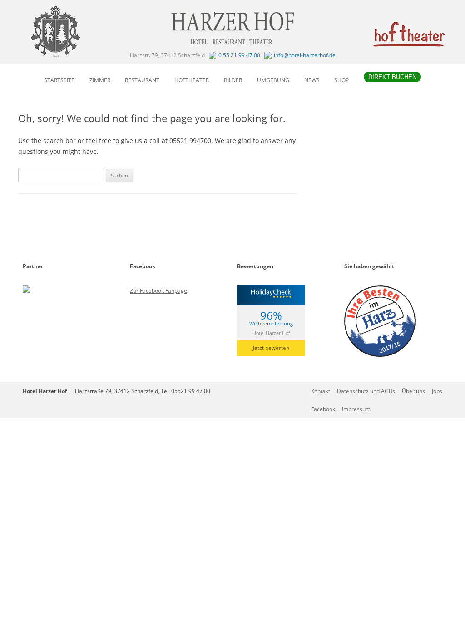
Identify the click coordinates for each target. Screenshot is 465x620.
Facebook (323, 409)
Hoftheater (191, 80)
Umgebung (273, 80)
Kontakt (320, 391)
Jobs (437, 391)
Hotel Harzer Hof (271, 332)
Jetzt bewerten (271, 348)
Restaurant (142, 80)
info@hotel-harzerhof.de (305, 55)
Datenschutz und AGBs (366, 391)
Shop (341, 80)
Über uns (413, 391)
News (312, 80)
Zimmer (99, 80)
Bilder (233, 80)
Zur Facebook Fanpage (158, 291)
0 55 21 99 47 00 (239, 55)
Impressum (356, 409)
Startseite (59, 80)
